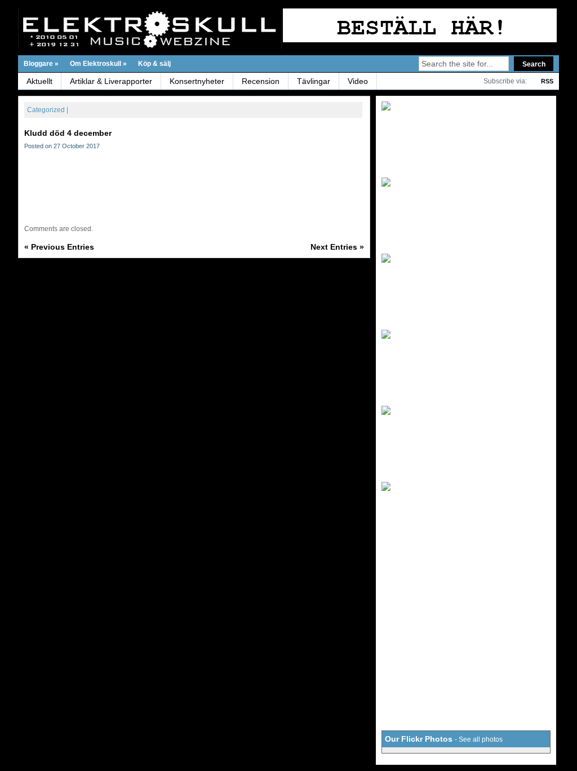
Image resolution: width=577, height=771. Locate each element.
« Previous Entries (59, 246)
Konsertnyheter (197, 81)
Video (358, 81)
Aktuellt (39, 81)
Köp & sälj (154, 64)
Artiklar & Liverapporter (111, 81)
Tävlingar (313, 81)
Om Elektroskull (98, 64)
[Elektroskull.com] (127, 28)
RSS (547, 81)
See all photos (481, 739)
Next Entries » (337, 246)
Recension (260, 81)
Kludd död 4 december (68, 133)
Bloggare (41, 64)
